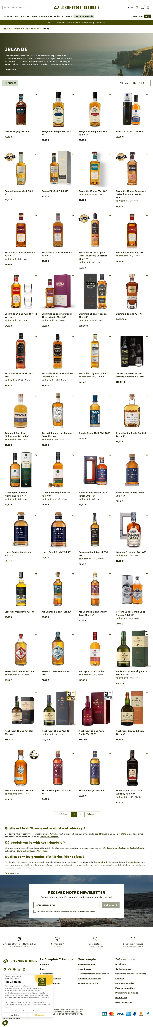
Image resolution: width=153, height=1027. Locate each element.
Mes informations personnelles (93, 974)
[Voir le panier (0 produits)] (148, 7)
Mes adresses (84, 969)
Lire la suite (10, 69)
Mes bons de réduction (89, 978)
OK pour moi (40, 1015)
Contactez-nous (123, 969)
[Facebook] (4, 969)
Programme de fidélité (126, 993)
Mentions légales (123, 1002)
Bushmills (103, 862)
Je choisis (15, 1015)
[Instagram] (19, 969)
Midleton (135, 862)
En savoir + (10, 873)
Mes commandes (86, 964)
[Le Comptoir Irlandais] (76, 7)
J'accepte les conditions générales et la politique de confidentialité (66, 911)
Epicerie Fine (45, 16)
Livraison (119, 978)
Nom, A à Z (138, 83)
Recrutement (46, 974)
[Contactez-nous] (137, 7)
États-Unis (126, 834)
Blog (147, 16)
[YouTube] (9, 969)
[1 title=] (79, 194)
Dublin (141, 848)
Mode (34, 16)
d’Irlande (103, 834)
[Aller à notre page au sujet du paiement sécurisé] (126, 1013)
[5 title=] (84, 194)
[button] (5, 1023)
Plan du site (121, 997)
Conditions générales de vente (130, 974)
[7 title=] (87, 194)
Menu (9, 16)
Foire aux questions (125, 988)
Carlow (122, 848)
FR (132, 7)
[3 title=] (82, 194)
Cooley (50, 865)
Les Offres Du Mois (84, 16)
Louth (10, 851)
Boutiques (138, 16)
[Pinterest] (14, 969)
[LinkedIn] (24, 969)
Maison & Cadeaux (63, 16)
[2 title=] (119, 201)
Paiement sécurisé (124, 983)
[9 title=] (89, 194)
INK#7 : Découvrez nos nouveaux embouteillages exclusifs (76, 22)
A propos (44, 964)
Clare (19, 851)
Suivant (90, 814)
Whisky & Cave (22, 16)
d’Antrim (111, 848)
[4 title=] (124, 201)
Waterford (42, 851)
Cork (132, 848)
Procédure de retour (88, 983)
